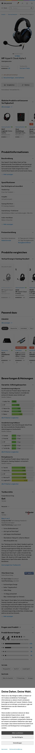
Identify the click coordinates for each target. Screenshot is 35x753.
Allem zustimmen (17, 733)
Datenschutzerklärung (16, 749)
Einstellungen (17, 743)
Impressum (4, 749)
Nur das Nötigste (17, 737)
